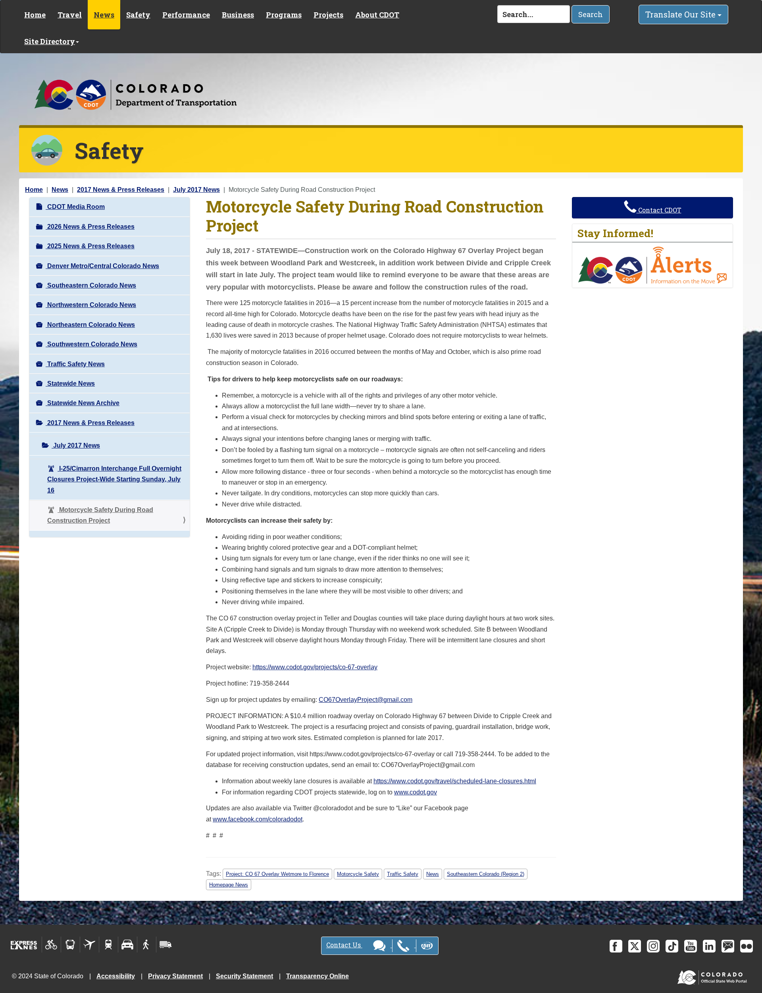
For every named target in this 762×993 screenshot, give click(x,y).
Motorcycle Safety (358, 874)
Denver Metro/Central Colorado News (102, 266)
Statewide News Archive (82, 403)
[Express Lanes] (24, 944)
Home (35, 14)
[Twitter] (634, 946)
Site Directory (49, 41)
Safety (138, 14)
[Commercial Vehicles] (165, 944)
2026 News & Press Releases (90, 226)
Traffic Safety (402, 874)
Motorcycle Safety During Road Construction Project (100, 515)
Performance (186, 14)
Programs (284, 14)
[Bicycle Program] (51, 944)
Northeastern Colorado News (90, 324)
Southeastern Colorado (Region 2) (485, 874)
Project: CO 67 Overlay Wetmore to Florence (277, 874)
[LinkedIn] (709, 946)
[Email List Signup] (727, 946)
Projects (328, 14)
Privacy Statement (175, 976)
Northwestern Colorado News (91, 304)
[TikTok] (671, 946)
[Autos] (127, 944)
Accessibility (115, 976)
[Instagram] (653, 946)
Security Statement (244, 976)
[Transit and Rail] (70, 944)
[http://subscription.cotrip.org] (652, 264)
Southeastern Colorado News (91, 285)
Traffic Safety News (75, 364)
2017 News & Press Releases (120, 189)
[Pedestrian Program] (146, 944)
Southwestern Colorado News (91, 344)
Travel (70, 14)
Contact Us (344, 945)
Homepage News (228, 885)
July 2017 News (196, 189)
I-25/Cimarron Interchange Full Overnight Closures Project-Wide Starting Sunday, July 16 (114, 479)
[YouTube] (690, 946)
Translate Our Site (681, 14)
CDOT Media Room (75, 206)
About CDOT (377, 14)
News (104, 14)
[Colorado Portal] (713, 975)
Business (238, 14)
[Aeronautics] (89, 944)
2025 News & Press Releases (90, 246)
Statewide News (70, 383)
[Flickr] (746, 946)
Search (590, 14)
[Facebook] (615, 946)
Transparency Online (317, 976)
